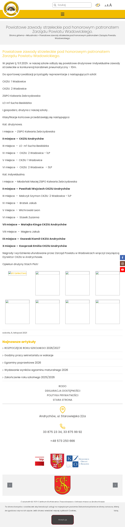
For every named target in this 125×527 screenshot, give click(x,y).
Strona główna (16, 35)
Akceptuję (62, 519)
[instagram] (122, 263)
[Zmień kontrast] (97, 5)
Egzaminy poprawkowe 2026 (22, 362)
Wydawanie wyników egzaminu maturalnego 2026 (36, 370)
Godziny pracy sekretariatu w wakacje (28, 355)
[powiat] (57, 454)
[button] (9, 485)
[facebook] (122, 257)
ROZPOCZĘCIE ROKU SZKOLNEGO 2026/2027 (32, 348)
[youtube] (122, 269)
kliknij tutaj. (116, 508)
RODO (62, 386)
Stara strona (62, 400)
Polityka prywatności (62, 395)
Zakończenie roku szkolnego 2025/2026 (29, 377)
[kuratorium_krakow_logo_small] (78, 456)
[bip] (39, 458)
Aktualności (32, 35)
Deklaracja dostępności (62, 391)
